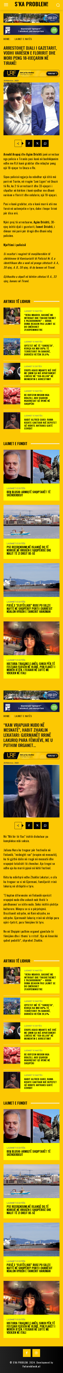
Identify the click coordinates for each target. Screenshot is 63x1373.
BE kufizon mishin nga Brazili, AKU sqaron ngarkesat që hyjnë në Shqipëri (37, 399)
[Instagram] (36, 1353)
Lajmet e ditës (33, 366)
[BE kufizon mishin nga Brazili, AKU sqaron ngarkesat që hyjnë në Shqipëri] (12, 396)
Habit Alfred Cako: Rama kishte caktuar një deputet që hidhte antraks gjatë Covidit (40, 424)
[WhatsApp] (45, 143)
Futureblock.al (31, 1366)
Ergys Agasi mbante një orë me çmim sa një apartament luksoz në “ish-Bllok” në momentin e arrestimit (40, 374)
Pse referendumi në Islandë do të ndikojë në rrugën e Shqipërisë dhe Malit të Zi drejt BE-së (29, 550)
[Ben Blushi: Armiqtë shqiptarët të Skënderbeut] (31, 467)
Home (7, 39)
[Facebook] (29, 143)
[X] (37, 143)
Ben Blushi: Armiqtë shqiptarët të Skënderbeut (29, 493)
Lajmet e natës (23, 39)
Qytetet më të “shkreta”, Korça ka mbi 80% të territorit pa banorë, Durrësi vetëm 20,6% (39, 350)
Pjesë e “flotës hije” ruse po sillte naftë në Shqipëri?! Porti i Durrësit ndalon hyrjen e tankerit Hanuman (29, 608)
